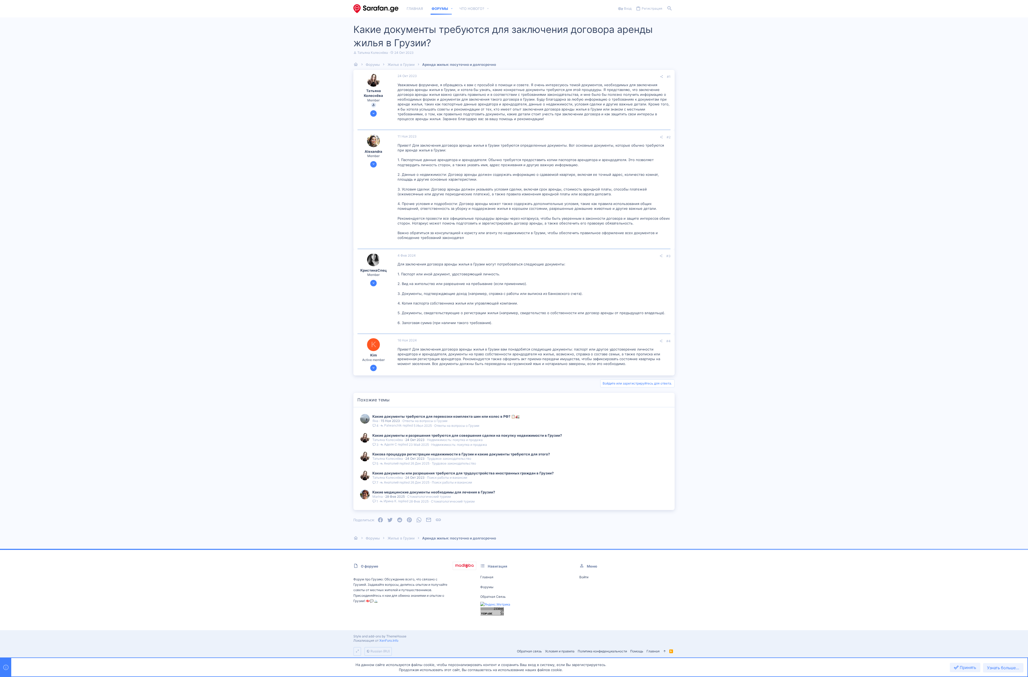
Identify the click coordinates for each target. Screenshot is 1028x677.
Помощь (636, 651)
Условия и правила (560, 651)
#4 (668, 341)
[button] (452, 9)
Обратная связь (493, 597)
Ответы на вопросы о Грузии (424, 421)
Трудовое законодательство (449, 459)
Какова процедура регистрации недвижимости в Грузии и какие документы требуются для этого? (461, 454)
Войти (583, 577)
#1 (669, 77)
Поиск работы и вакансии (447, 478)
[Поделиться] (661, 76)
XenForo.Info (388, 640)
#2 (669, 137)
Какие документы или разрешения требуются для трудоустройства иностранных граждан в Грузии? (463, 473)
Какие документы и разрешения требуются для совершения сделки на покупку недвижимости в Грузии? (467, 435)
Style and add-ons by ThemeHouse (379, 636)
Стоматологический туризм (429, 497)
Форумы (486, 587)
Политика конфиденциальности (602, 651)
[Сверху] (664, 651)
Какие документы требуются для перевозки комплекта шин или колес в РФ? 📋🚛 (446, 416)
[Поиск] (669, 8)
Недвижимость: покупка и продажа (455, 440)
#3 (668, 256)
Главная (486, 577)
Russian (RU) (380, 651)
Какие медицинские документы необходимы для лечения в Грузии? (433, 492)
